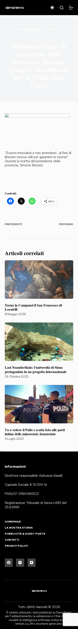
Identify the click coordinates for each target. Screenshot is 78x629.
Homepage (13, 521)
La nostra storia (19, 527)
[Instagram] (20, 563)
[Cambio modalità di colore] (52, 7)
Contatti (12, 540)
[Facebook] (9, 563)
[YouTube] (32, 563)
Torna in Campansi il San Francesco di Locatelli (33, 307)
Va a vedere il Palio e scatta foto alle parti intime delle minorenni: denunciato (35, 431)
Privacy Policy (16, 546)
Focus (57, 29)
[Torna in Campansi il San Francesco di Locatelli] (39, 279)
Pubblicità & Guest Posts (25, 533)
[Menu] (71, 7)
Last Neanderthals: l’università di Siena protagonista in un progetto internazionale (36, 369)
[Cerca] (61, 8)
